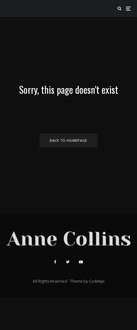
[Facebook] (55, 262)
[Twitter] (67, 262)
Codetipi (97, 281)
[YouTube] (81, 262)
